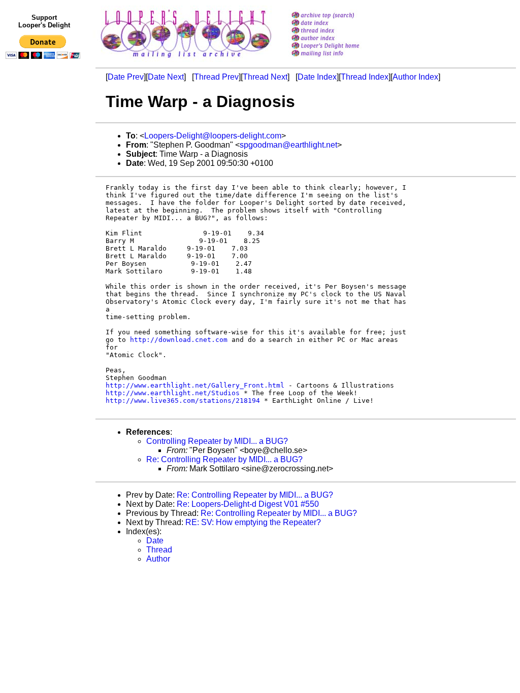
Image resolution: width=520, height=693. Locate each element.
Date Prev (126, 77)
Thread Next (265, 77)
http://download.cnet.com (179, 339)
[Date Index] (338, 23)
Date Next (166, 77)
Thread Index (364, 77)
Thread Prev (216, 77)
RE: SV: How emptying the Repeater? (253, 522)
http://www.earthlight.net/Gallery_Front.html (195, 385)
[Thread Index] (338, 31)
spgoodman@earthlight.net (288, 145)
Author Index (415, 77)
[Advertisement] (44, 272)
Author (158, 559)
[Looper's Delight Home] (338, 46)
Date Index (317, 77)
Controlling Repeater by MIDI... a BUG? (217, 441)
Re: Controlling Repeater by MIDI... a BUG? (224, 459)
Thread (159, 549)
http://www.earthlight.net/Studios (173, 393)
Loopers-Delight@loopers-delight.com (212, 135)
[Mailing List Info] (338, 59)
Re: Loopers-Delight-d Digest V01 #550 (248, 504)
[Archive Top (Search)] (338, 16)
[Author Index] (338, 38)
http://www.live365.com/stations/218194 (183, 400)
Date (155, 540)
